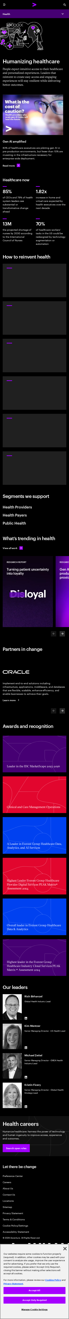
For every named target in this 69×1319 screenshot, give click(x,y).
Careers (7, 1182)
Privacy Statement (13, 1213)
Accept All (34, 1290)
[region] (34, 1281)
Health (6, 13)
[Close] (65, 1248)
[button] (16, 1148)
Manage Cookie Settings (34, 1309)
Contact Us (9, 1194)
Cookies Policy (53, 1280)
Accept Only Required (34, 1300)
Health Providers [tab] (17, 506)
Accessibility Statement (16, 1231)
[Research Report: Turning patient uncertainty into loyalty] (28, 591)
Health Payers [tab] (15, 514)
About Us (8, 1188)
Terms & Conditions (14, 1219)
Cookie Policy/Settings (15, 1225)
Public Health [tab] (14, 522)
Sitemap (7, 1207)
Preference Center (13, 1176)
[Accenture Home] (34, 5)
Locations (8, 1200)
